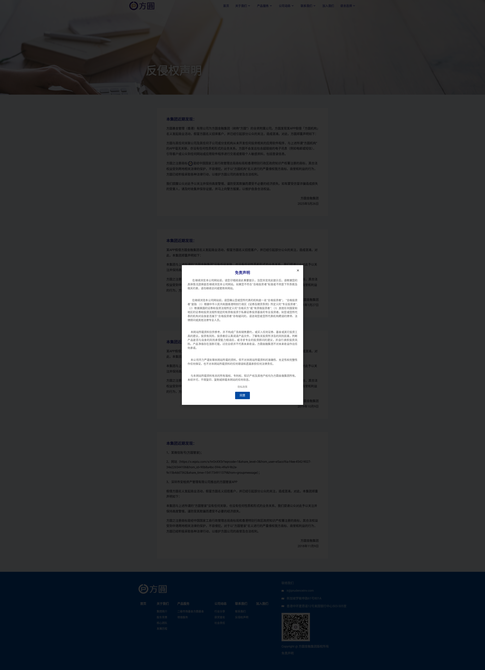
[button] (297, 270)
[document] (242, 335)
